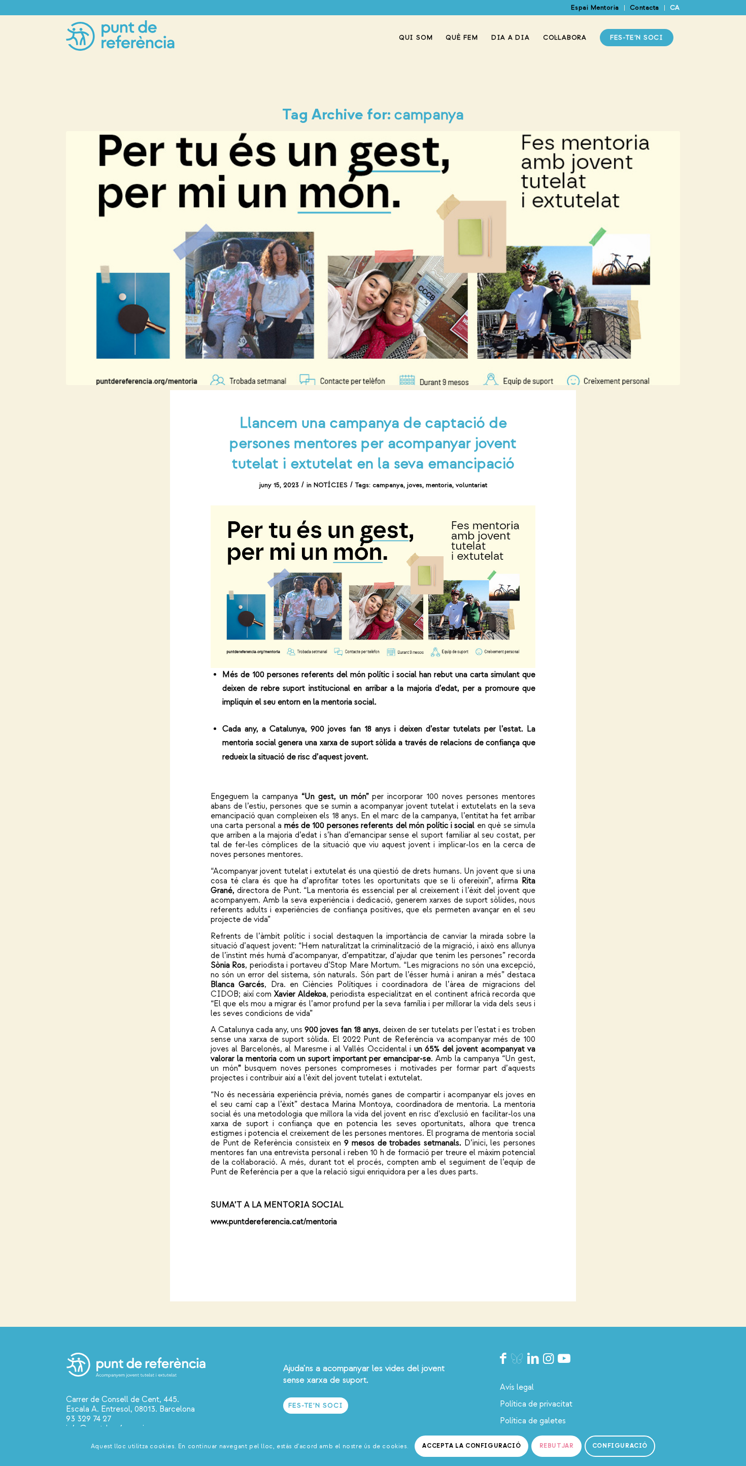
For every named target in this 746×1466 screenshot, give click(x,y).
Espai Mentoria (595, 8)
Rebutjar (556, 1446)
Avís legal (517, 1387)
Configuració (620, 1446)
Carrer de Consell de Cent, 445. (122, 1399)
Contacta (644, 8)
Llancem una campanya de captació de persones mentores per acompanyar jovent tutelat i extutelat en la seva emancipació (373, 443)
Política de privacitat (536, 1404)
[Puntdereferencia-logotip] (120, 37)
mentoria (439, 485)
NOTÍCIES (331, 485)
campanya (387, 485)
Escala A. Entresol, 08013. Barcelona (130, 1409)
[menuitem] (595, 8)
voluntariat (471, 485)
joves (414, 485)
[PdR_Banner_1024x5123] (373, 258)
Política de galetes (533, 1421)
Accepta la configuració (471, 1446)
